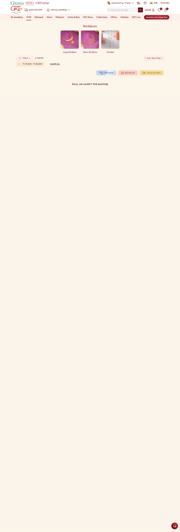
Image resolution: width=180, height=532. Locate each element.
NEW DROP (108, 73)
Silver (49, 17)
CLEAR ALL (55, 64)
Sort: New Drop (153, 58)
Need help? (165, 3)
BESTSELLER (130, 73)
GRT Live (136, 17)
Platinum (60, 17)
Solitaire (124, 17)
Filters (25, 58)
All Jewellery (17, 17)
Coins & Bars (74, 17)
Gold (28, 17)
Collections (101, 17)
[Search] (140, 9)
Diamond (39, 17)
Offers (114, 17)
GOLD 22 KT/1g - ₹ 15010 (121, 3)
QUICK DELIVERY (154, 73)
